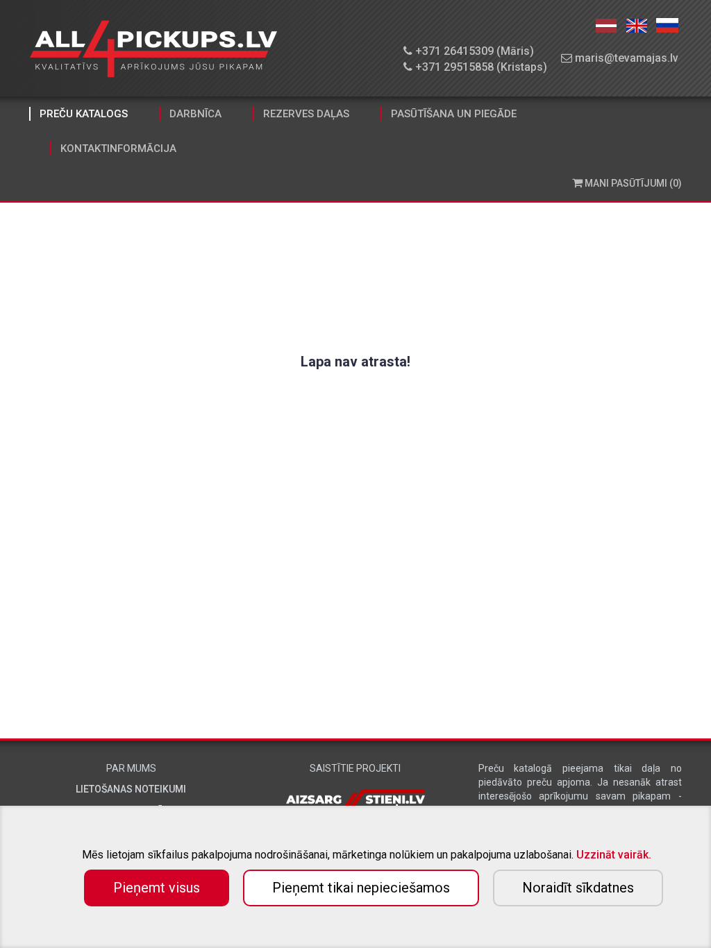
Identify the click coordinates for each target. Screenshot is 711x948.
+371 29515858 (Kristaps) (479, 67)
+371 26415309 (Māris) (473, 51)
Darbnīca (195, 114)
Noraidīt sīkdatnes (578, 887)
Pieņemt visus (156, 887)
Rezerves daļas (306, 114)
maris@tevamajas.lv (625, 58)
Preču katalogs (84, 114)
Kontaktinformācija (118, 148)
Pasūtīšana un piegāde (454, 114)
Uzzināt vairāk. (613, 854)
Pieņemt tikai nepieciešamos (361, 887)
